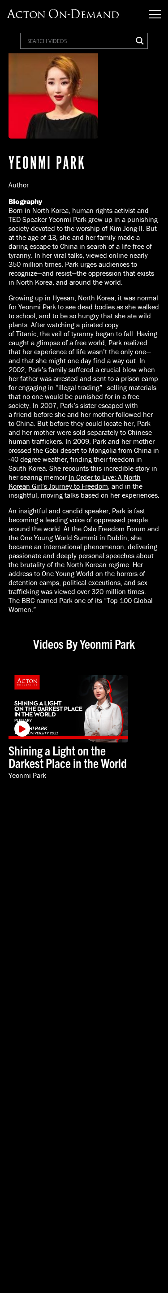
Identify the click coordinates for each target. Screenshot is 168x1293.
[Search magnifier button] (139, 40)
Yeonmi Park (27, 775)
